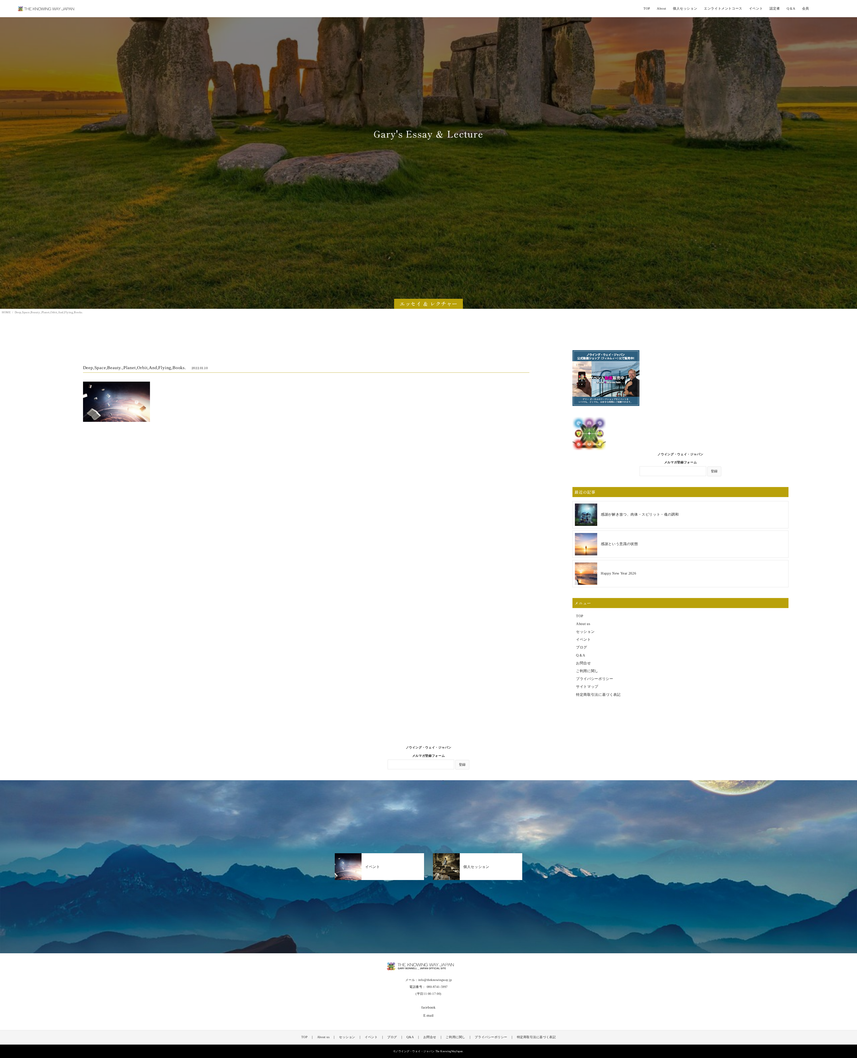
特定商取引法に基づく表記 (598, 694)
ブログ (581, 647)
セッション (585, 632)
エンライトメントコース (723, 8)
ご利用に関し (587, 671)
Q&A (410, 1037)
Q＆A (580, 655)
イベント (583, 639)
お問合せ (583, 663)
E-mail (428, 1015)
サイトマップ (587, 686)
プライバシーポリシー (594, 679)
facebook (428, 1007)
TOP (646, 8)
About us (583, 624)
